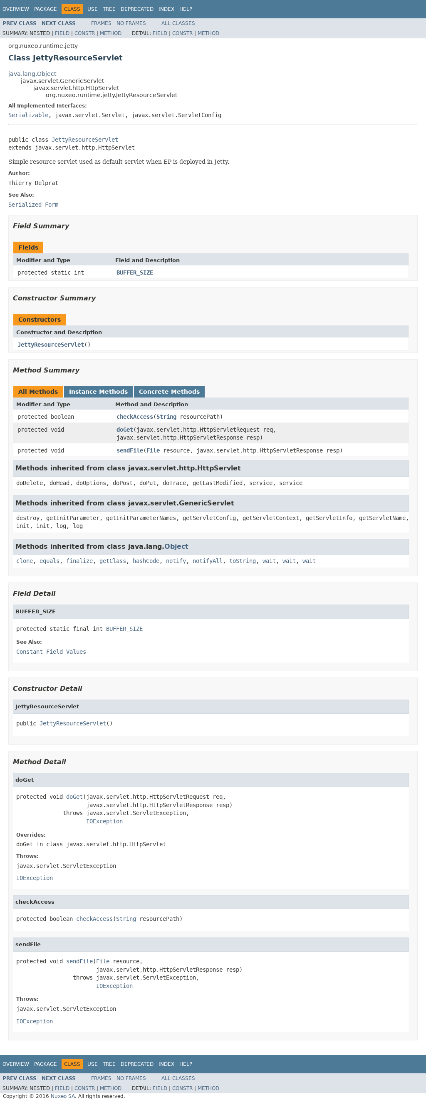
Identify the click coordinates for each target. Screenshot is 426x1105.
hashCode (146, 561)
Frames (101, 23)
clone (24, 561)
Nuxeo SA (63, 1096)
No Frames (131, 23)
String (166, 416)
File (153, 450)
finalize (79, 561)
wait (269, 561)
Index (166, 9)
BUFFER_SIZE (134, 272)
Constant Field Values (51, 651)
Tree (109, 9)
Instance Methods (98, 391)
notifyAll (208, 561)
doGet (124, 429)
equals (49, 561)
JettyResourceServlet (85, 139)
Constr (84, 33)
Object (176, 546)
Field (62, 33)
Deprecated (137, 9)
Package (45, 9)
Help (185, 9)
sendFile (129, 450)
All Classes (178, 23)
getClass (112, 561)
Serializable (28, 115)
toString (242, 561)
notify (176, 561)
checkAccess (134, 416)
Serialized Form (33, 204)
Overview (15, 9)
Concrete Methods (169, 391)
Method (110, 33)
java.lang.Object (32, 73)
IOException (104, 821)
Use (92, 9)
